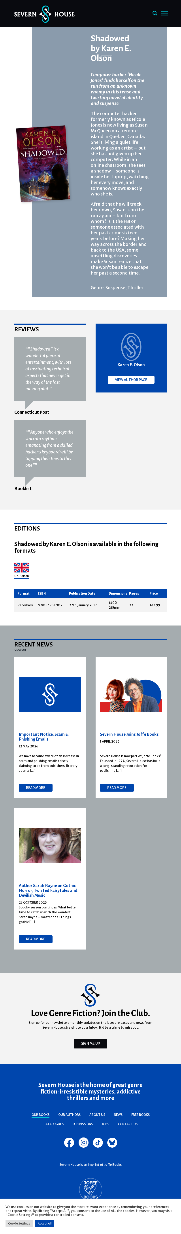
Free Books (140, 1115)
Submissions (82, 1124)
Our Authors (69, 1115)
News (118, 1115)
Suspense (115, 287)
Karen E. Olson (111, 53)
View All (20, 650)
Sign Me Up (90, 1043)
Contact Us (128, 1124)
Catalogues (53, 1124)
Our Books (40, 1115)
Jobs (105, 1124)
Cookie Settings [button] (19, 1223)
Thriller (135, 287)
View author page (131, 380)
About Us (97, 1115)
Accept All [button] (45, 1223)
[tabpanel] (50, 727)
